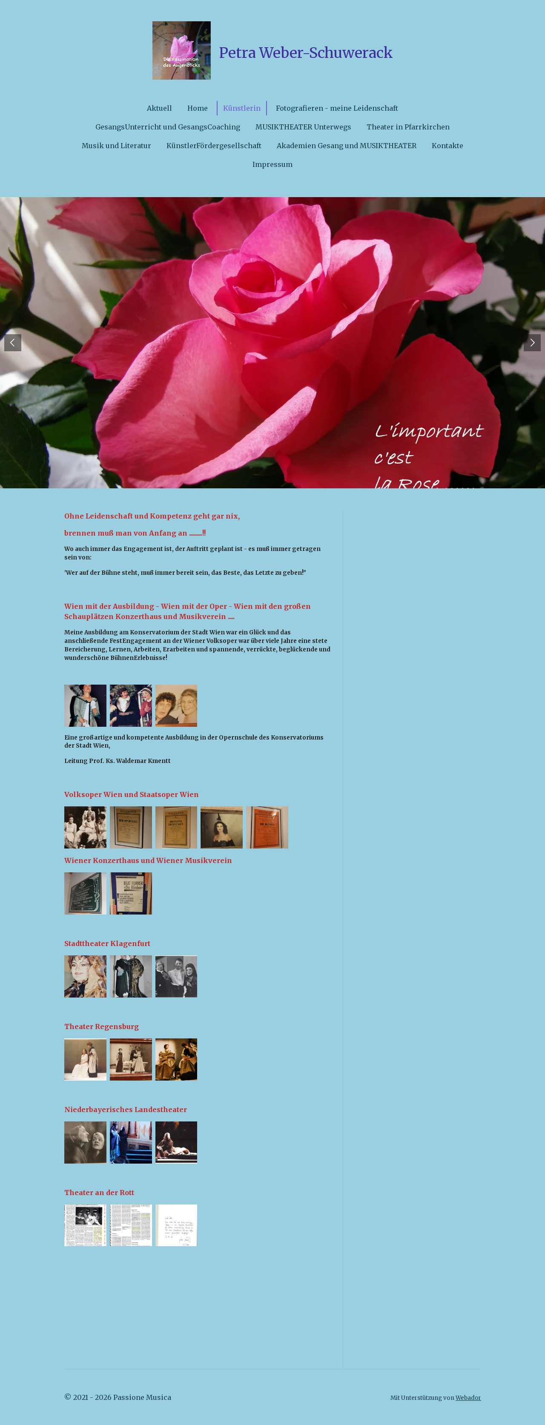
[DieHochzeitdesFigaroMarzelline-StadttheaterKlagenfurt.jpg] (176, 976)
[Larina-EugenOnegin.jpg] (176, 1059)
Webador (468, 1398)
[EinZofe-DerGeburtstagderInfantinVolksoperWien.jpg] (85, 827)
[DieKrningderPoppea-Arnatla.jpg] (85, 1142)
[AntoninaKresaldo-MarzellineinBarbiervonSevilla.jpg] (176, 705)
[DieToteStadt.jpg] (85, 976)
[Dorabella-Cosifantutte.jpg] (85, 705)
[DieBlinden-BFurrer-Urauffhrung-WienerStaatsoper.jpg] (267, 827)
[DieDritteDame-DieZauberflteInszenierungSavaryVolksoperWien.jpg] (221, 827)
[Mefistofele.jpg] (85, 893)
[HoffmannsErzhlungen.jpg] (176, 827)
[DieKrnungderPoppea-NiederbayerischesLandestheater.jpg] (131, 1142)
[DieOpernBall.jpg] (131, 827)
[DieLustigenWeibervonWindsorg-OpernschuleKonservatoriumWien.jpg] (131, 705)
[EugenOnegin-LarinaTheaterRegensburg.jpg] (85, 1059)
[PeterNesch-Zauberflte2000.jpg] (176, 1225)
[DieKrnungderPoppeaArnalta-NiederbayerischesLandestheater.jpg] (176, 1142)
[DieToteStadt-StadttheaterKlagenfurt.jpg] (131, 976)
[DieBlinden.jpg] (131, 893)
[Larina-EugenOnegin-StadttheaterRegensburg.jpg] (131, 1059)
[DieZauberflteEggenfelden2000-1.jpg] (131, 1225)
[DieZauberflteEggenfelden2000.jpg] (85, 1225)
